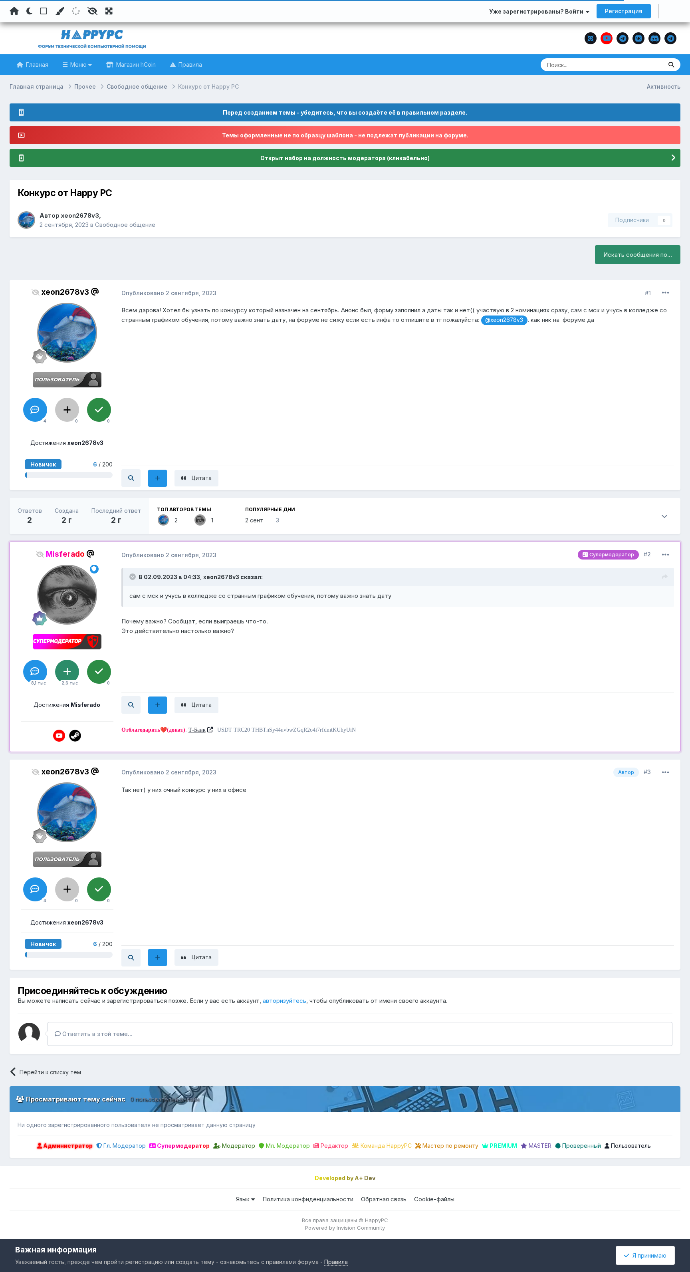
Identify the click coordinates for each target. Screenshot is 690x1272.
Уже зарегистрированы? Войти (537, 11)
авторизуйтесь (284, 1000)
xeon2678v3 (80, 215)
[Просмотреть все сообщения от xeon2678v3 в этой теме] (131, 478)
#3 (647, 771)
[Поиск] (671, 64)
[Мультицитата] (157, 478)
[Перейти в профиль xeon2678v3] (26, 220)
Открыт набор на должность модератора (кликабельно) (345, 158)
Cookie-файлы (434, 1199)
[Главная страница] (14, 11)
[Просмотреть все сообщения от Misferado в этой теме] (131, 705)
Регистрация (623, 11)
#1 (648, 293)
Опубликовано (168, 293)
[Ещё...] (665, 293)
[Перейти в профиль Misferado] (200, 520)
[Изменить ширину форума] (109, 11)
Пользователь (630, 1145)
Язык (243, 1199)
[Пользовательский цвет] (59, 11)
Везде (643, 64)
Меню (78, 64)
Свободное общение (125, 224)
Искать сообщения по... (637, 254)
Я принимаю (647, 1255)
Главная (36, 64)
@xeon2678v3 (504, 320)
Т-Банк (197, 730)
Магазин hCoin (135, 64)
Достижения (66, 442)
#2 (647, 554)
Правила (189, 64)
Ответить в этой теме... (97, 1034)
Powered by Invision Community (345, 1227)
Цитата (202, 477)
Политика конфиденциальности (307, 1199)
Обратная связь (383, 1199)
